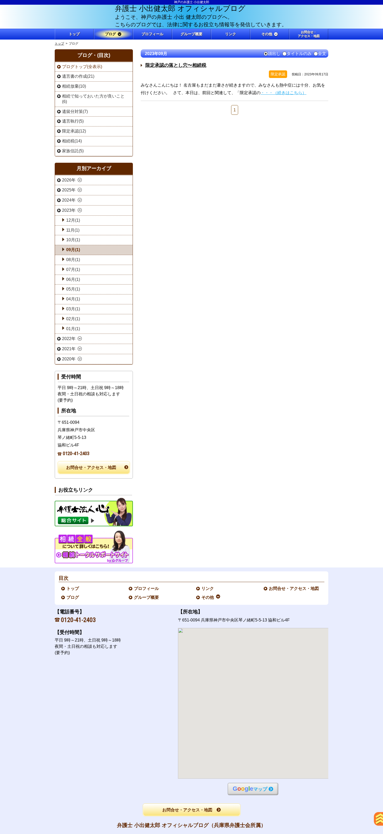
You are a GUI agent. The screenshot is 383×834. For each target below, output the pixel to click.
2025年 (69, 190)
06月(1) (73, 279)
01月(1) (73, 329)
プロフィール (146, 588)
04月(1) (73, 299)
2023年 (69, 210)
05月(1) (73, 289)
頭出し (274, 54)
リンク (208, 588)
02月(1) (73, 319)
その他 (208, 597)
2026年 (69, 180)
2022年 (69, 338)
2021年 (69, 349)
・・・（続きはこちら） (283, 92)
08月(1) (73, 259)
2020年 (69, 359)
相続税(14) (72, 141)
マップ (250, 788)
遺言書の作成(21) (78, 76)
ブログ (73, 597)
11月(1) (72, 230)
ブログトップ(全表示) (82, 66)
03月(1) (73, 309)
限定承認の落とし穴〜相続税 (175, 65)
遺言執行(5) (73, 121)
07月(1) (73, 269)
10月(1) (73, 240)
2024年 (69, 200)
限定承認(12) (74, 131)
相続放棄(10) (74, 86)
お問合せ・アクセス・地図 (91, 467)
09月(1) (73, 249)
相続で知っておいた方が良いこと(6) (93, 99)
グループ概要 (146, 597)
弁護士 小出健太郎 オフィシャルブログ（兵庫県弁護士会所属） (191, 825)
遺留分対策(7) (75, 111)
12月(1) (73, 220)
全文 (322, 54)
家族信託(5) (73, 151)
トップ (74, 34)
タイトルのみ (299, 54)
